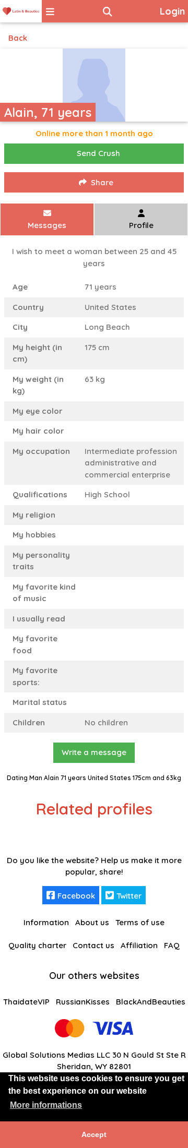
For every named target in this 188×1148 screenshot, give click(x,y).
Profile (141, 225)
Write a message (94, 752)
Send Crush (98, 153)
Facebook (76, 896)
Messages (47, 225)
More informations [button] (46, 1105)
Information (46, 922)
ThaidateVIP (26, 1002)
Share (102, 182)
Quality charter (37, 945)
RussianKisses (83, 1002)
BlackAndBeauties (150, 1002)
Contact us (93, 945)
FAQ (172, 945)
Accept (94, 1134)
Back (17, 38)
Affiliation (139, 945)
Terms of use (139, 922)
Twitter (129, 896)
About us (92, 922)
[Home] (21, 11)
